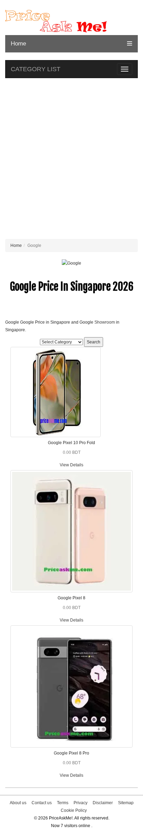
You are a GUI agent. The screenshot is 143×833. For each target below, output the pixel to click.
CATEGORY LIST (35, 69)
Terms (62, 802)
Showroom (104, 322)
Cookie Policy (74, 810)
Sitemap (126, 802)
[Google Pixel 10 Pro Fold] (55, 391)
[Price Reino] (71, 21)
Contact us (42, 802)
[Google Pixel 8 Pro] (71, 686)
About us (18, 802)
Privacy (80, 802)
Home (18, 43)
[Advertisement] (71, 160)
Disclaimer (103, 802)
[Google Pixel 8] (71, 530)
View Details (71, 465)
